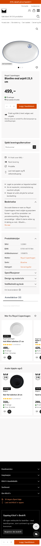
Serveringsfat (26, 267)
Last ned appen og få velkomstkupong (16, 172)
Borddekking (15, 22)
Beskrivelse (10, 201)
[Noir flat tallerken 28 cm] (17, 381)
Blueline (24, 262)
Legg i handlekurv (26, 106)
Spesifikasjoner (12, 272)
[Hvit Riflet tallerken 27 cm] (17, 329)
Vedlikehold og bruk (14, 283)
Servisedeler (26, 22)
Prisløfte (11, 166)
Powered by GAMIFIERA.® (11, 306)
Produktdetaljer (12, 238)
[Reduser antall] (7, 106)
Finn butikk (24, 6)
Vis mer (7, 225)
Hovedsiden (6, 22)
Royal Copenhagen (12, 75)
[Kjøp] (9, 357)
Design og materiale (14, 278)
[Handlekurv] (33, 10)
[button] (37, 67)
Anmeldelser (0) (13, 297)
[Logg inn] (29, 10)
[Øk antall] (14, 106)
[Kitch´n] (4, 10)
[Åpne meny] (38, 10)
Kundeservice (35, 6)
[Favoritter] (5, 357)
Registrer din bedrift (13, 532)
